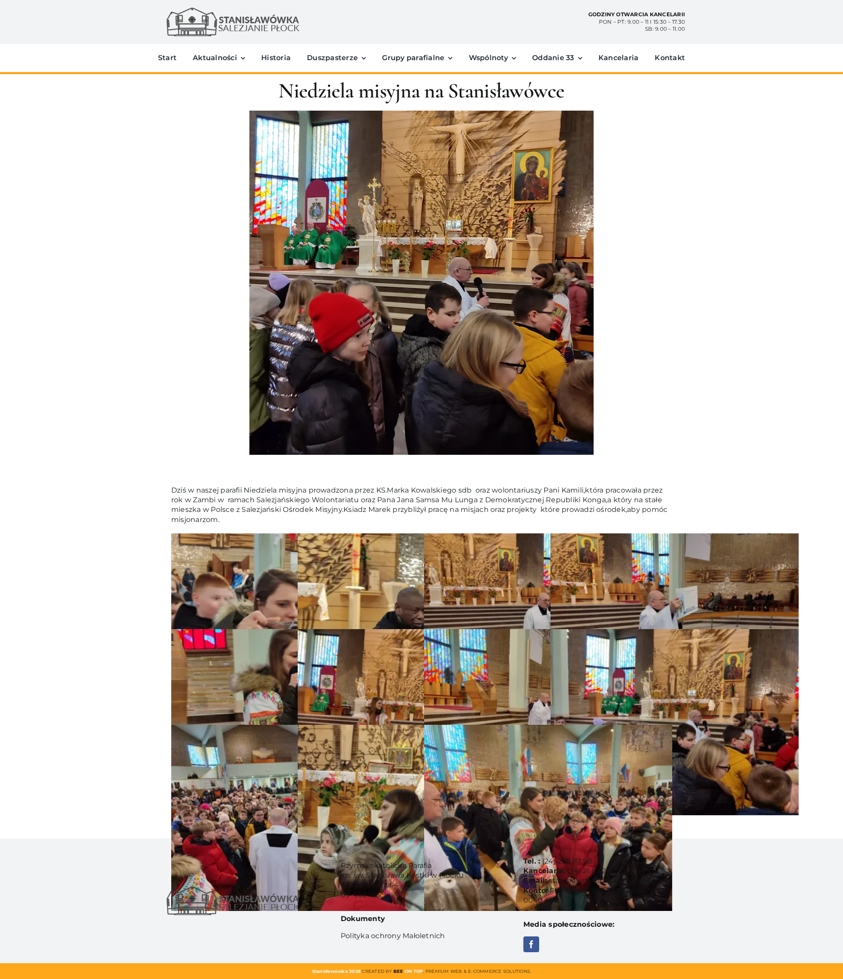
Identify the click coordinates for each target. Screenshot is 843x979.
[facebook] (531, 944)
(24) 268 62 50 (592, 871)
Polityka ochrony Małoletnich (393, 936)
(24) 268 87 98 (567, 861)
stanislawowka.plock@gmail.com (608, 880)
